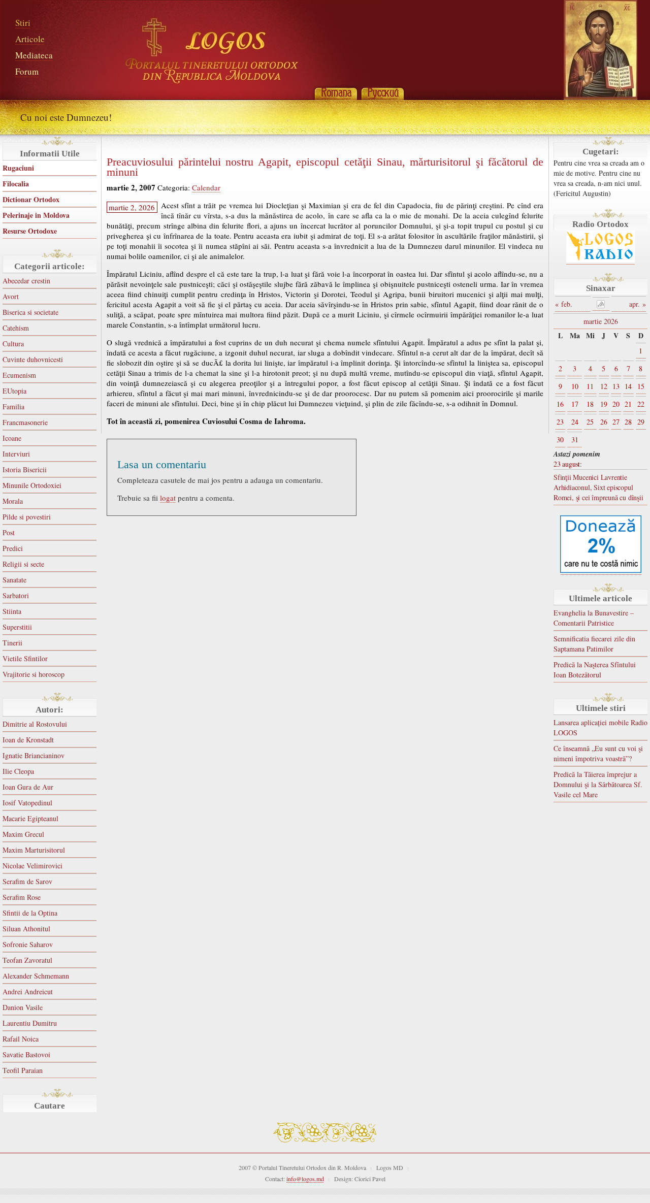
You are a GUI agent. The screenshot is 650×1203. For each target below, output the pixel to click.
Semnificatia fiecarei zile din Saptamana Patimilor (594, 644)
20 (616, 404)
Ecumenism (19, 375)
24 (574, 422)
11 (590, 386)
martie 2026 (600, 321)
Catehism (16, 328)
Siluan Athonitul (26, 928)
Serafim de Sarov (27, 881)
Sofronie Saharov (28, 944)
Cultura (13, 343)
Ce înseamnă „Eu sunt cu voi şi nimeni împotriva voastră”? (598, 753)
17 (574, 404)
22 (640, 404)
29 (640, 422)
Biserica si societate (30, 312)
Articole (30, 39)
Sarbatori (16, 595)
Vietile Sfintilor (25, 658)
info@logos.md (305, 1179)
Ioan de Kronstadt (28, 739)
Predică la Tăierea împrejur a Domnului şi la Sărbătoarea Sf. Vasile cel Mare (598, 784)
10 (574, 386)
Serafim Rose (22, 897)
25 (590, 422)
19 (603, 404)
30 (560, 439)
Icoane (12, 438)
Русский (382, 92)
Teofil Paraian (23, 1070)
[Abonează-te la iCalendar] (601, 304)
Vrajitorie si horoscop (33, 674)
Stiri (22, 22)
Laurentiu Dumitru (30, 1023)
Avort (11, 296)
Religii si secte (23, 564)
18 (590, 404)
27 (616, 422)
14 (628, 386)
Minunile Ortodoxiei (32, 485)
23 (560, 422)
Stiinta (12, 611)
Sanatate (14, 579)
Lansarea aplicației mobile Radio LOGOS (600, 727)
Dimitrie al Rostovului (35, 724)
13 (616, 386)
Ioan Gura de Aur (28, 787)
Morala (13, 501)
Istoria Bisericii (25, 469)
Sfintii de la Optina (30, 913)
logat (168, 498)
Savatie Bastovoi (26, 1054)
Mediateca (34, 55)
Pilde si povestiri (27, 517)
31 (574, 439)
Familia (13, 406)
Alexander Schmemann (36, 976)
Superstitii (17, 627)
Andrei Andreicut (28, 991)
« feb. (563, 304)
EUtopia (14, 391)
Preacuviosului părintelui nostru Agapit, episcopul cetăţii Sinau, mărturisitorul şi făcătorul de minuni (325, 167)
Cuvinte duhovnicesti (33, 359)
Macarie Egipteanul (30, 818)
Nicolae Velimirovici (32, 865)
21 (628, 404)
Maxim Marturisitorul (34, 850)
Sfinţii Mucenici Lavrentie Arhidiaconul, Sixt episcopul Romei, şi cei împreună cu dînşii (598, 487)
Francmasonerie (25, 422)
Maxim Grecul (23, 834)
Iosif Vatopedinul (27, 802)
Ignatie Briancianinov (33, 755)
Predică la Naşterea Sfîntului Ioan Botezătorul (595, 669)
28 (628, 422)
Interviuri (16, 454)
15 (640, 386)
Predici (13, 548)
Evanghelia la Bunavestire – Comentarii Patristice (594, 618)
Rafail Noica (21, 1039)
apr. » (637, 304)
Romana (335, 92)
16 (560, 404)
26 (603, 422)
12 (603, 386)
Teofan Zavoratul (27, 960)
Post (9, 532)
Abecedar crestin (26, 280)
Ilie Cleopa (18, 771)
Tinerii (12, 642)
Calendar (206, 187)
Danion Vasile (23, 1007)
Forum (27, 71)
